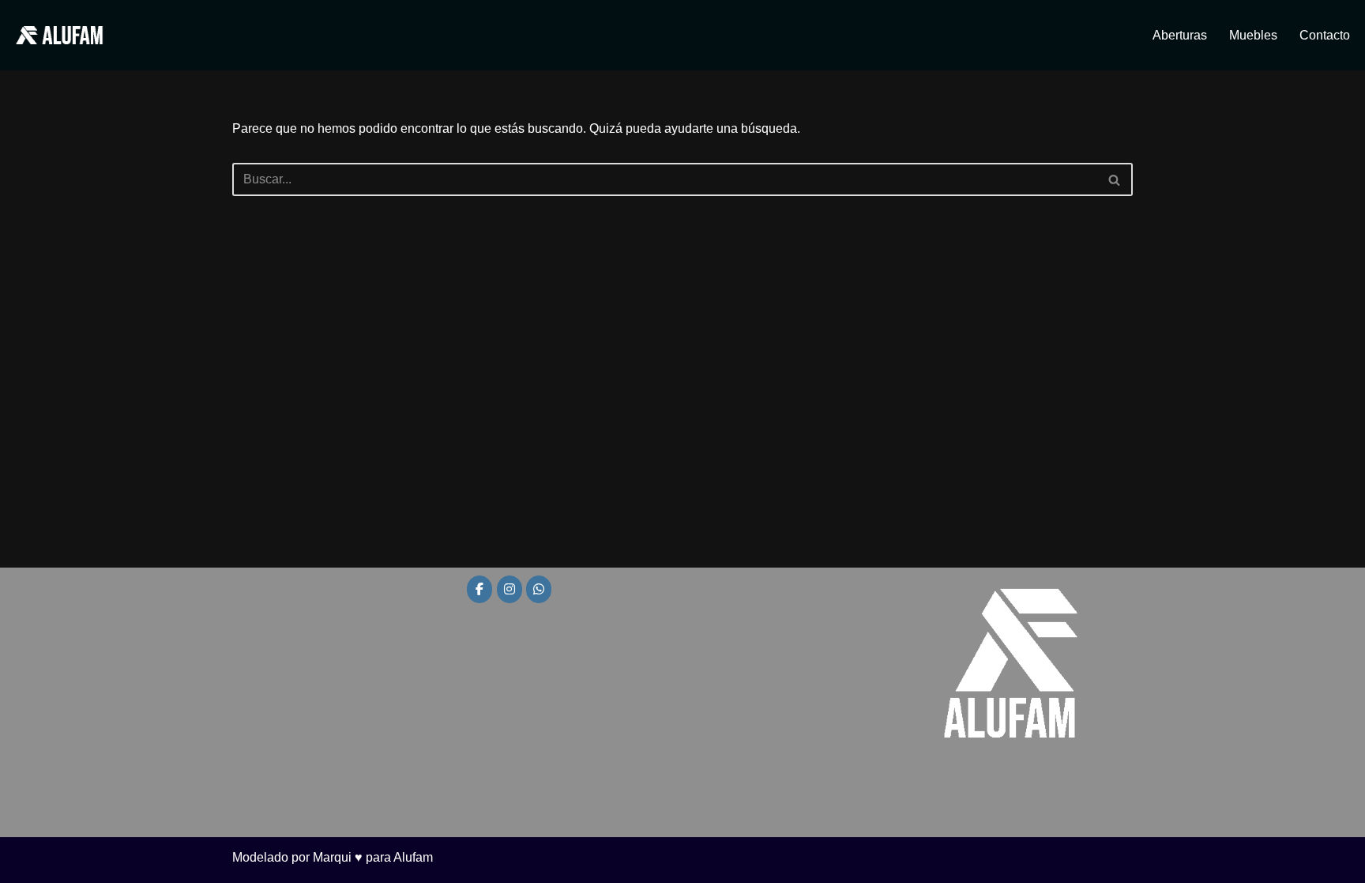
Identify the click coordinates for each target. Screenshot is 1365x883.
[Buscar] (1115, 179)
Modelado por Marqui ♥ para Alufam (332, 857)
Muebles (1253, 35)
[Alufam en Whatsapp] (538, 589)
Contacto (1324, 35)
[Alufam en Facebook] (479, 589)
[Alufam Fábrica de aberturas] (59, 35)
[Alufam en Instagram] (509, 589)
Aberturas (1180, 35)
